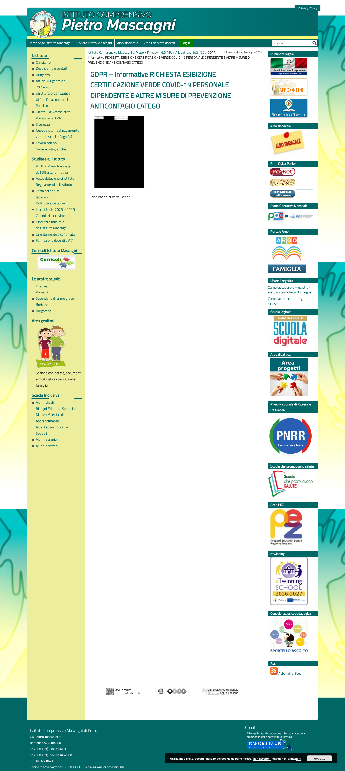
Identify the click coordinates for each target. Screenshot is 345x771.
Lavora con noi (46, 143)
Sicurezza (43, 124)
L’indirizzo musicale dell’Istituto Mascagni (51, 225)
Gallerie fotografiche (51, 149)
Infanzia (42, 286)
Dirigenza (43, 75)
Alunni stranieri (47, 439)
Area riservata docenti (159, 43)
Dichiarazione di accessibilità (103, 766)
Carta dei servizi (47, 191)
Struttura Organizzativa (53, 93)
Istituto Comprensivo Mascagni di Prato (116, 52)
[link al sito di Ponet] (290, 172)
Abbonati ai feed (290, 673)
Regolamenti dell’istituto (54, 185)
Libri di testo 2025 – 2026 (55, 209)
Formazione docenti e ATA (54, 240)
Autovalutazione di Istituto (55, 178)
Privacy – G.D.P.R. (49, 118)
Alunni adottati (47, 446)
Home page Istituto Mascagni (49, 43)
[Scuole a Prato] (290, 183)
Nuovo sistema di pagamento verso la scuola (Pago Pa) (57, 133)
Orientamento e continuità (55, 234)
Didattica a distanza (50, 203)
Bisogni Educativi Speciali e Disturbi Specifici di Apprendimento (56, 415)
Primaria (42, 292)
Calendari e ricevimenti (53, 215)
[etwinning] (290, 581)
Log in (185, 43)
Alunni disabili (46, 402)
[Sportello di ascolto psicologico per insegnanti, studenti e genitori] (290, 637)
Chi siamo (43, 62)
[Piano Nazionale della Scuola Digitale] (290, 331)
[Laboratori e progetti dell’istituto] (290, 378)
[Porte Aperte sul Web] (269, 749)
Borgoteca (43, 311)
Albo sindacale (127, 43)
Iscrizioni (42, 197)
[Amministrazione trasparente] (290, 67)
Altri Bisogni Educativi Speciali (52, 430)
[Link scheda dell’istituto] (290, 194)
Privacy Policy (307, 8)
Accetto (319, 758)
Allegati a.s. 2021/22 (189, 52)
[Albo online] (290, 87)
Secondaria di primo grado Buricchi (55, 301)
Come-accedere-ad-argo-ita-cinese (289, 301)
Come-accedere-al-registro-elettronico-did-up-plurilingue (289, 290)
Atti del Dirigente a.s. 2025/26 (51, 84)
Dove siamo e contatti (52, 68)
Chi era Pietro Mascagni (94, 43)
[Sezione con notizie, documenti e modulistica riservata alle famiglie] (57, 347)
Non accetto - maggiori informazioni (277, 758)
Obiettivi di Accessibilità (53, 112)
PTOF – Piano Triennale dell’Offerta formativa (53, 169)
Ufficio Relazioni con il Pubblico (52, 102)
